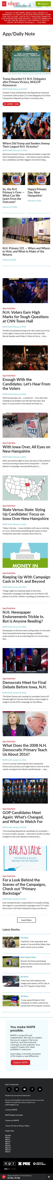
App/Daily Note (9, 308)
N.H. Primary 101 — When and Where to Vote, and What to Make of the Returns (26, 251)
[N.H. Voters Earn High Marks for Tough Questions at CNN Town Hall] (25, 290)
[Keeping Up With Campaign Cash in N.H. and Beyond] (25, 555)
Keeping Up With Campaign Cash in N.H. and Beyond (26, 579)
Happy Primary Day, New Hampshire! (37, 192)
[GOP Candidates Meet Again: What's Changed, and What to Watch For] (25, 790)
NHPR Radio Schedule (14, 1115)
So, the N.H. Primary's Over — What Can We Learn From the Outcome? (13, 195)
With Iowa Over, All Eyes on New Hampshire (26, 449)
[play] (4, 1177)
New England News (28, 957)
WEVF (7, 1140)
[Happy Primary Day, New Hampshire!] (39, 179)
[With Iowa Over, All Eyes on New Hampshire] (25, 425)
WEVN (8, 1146)
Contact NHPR (11, 1110)
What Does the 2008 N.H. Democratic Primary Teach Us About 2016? (25, 750)
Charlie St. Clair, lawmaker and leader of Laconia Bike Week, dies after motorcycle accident (35, 944)
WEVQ (8, 1150)
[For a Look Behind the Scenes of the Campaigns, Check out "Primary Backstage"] (25, 858)
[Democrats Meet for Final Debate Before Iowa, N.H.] (25, 660)
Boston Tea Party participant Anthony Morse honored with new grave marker (35, 964)
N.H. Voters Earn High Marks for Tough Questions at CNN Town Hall (26, 316)
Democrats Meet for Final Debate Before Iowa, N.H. (25, 685)
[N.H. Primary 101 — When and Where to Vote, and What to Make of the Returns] (26, 231)
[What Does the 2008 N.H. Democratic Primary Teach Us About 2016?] (25, 723)
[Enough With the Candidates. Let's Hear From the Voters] (25, 357)
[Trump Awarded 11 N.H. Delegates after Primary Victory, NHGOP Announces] (26, 58)
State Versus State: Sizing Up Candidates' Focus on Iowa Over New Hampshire (26, 514)
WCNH (8, 1135)
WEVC (8, 1137)
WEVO (8, 1148)
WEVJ (7, 1144)
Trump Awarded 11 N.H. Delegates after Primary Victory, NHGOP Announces (24, 82)
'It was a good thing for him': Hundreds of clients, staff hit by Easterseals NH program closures (35, 1003)
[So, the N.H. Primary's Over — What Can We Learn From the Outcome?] (14, 179)
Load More (26, 919)
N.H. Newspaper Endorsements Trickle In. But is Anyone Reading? (23, 616)
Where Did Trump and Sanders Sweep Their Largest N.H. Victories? (26, 144)
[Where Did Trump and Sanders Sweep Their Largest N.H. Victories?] (26, 125)
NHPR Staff (7, 89)
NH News (24, 937)
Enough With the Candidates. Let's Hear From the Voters (26, 384)
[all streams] (49, 1177)
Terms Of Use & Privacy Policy (17, 1126)
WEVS (7, 1152)
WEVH (8, 1142)
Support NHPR (20, 1062)
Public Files (9, 1131)
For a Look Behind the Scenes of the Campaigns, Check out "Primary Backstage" (24, 886)
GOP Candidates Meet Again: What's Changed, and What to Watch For (23, 817)
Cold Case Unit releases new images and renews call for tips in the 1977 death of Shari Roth (35, 983)
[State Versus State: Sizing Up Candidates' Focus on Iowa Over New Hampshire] (25, 487)
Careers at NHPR (12, 1120)
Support (44, 4)
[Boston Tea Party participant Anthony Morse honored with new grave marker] (11, 961)
